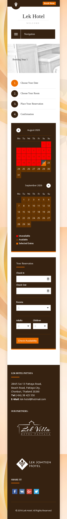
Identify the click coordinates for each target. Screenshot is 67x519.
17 (33, 211)
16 (28, 211)
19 (43, 211)
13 (48, 205)
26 (28, 168)
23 (48, 162)
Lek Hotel (34, 18)
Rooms (19, 302)
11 (38, 205)
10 (33, 205)
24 (19, 168)
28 (38, 168)
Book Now (49, 3)
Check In (20, 273)
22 (43, 162)
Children (37, 320)
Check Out (21, 285)
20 (48, 211)
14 (19, 211)
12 (43, 205)
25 (24, 168)
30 (48, 168)
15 (24, 211)
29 (43, 168)
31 (19, 174)
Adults (19, 320)
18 (38, 211)
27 (33, 168)
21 (19, 218)
